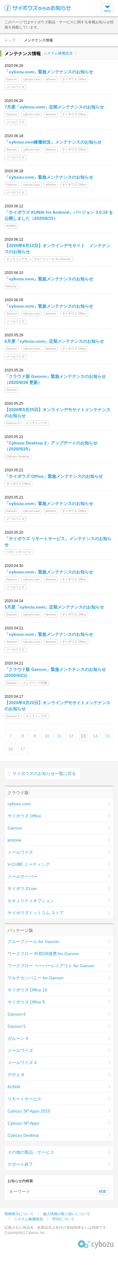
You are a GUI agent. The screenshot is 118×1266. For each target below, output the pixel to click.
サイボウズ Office (24, 815)
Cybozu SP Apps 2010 (29, 1111)
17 (22, 749)
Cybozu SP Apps (23, 1123)
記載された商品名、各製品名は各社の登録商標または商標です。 (57, 1227)
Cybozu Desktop (23, 1135)
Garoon (15, 828)
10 (46, 736)
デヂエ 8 (16, 1074)
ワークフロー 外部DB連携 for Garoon (43, 953)
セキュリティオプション (31, 900)
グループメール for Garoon (33, 941)
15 (107, 736)
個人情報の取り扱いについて (66, 1214)
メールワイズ (20, 852)
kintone (14, 840)
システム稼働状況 (58, 53)
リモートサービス (24, 1098)
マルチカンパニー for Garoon (36, 977)
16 (10, 749)
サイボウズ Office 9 (26, 1002)
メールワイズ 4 (22, 1062)
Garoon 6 (17, 1014)
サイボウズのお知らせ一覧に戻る (44, 773)
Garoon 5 (17, 1026)
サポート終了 (20, 1164)
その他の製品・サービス (31, 1152)
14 (95, 736)
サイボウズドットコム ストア (36, 912)
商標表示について (19, 1214)
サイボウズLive (22, 888)
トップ (10, 40)
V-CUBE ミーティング (29, 864)
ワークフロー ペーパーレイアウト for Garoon (51, 965)
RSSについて (63, 1219)
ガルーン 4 (18, 1038)
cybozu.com (19, 803)
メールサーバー (22, 876)
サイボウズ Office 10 (27, 989)
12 (71, 736)
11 (59, 736)
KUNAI (14, 1086)
